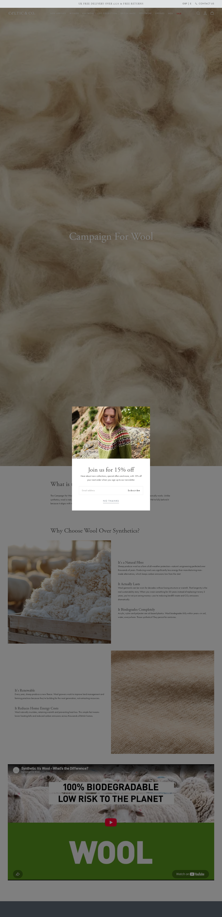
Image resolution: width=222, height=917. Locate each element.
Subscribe (134, 490)
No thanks (111, 500)
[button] (186, 3)
